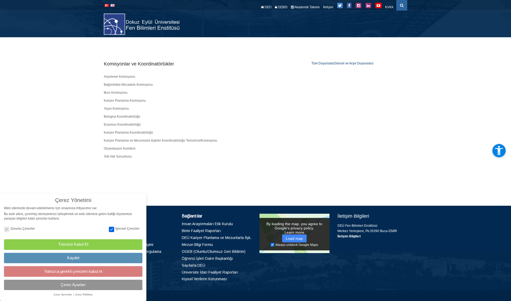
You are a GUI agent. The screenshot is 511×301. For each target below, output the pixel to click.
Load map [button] (294, 238)
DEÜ (267, 7)
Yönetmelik (297, 45)
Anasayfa (191, 45)
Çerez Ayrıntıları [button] (63, 294)
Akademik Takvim (307, 7)
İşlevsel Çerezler (127, 228)
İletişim (328, 7)
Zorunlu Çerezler (22, 228)
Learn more (294, 232)
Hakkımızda (213, 45)
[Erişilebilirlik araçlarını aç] (499, 150)
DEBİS (282, 7)
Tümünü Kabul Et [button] (73, 244)
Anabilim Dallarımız (245, 45)
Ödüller (318, 45)
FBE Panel (398, 45)
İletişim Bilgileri (349, 236)
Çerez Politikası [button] (84, 294)
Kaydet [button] (73, 257)
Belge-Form (373, 45)
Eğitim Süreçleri (344, 45)
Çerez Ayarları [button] (73, 284)
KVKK (389, 7)
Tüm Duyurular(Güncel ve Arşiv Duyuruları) (342, 63)
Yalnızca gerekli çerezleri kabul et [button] (73, 271)
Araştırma (273, 45)
